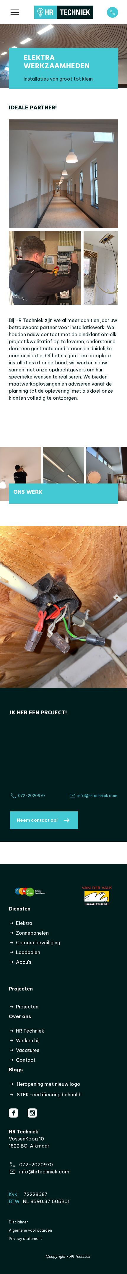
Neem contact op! (37, 820)
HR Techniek (30, 1031)
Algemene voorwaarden (30, 1230)
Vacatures (27, 1050)
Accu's (23, 962)
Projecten (27, 1007)
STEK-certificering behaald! (49, 1095)
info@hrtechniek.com (44, 1172)
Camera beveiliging (38, 943)
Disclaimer (18, 1222)
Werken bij (28, 1040)
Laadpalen (28, 952)
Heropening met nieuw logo (48, 1084)
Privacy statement (25, 1238)
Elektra (24, 923)
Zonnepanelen (32, 933)
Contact (25, 1060)
